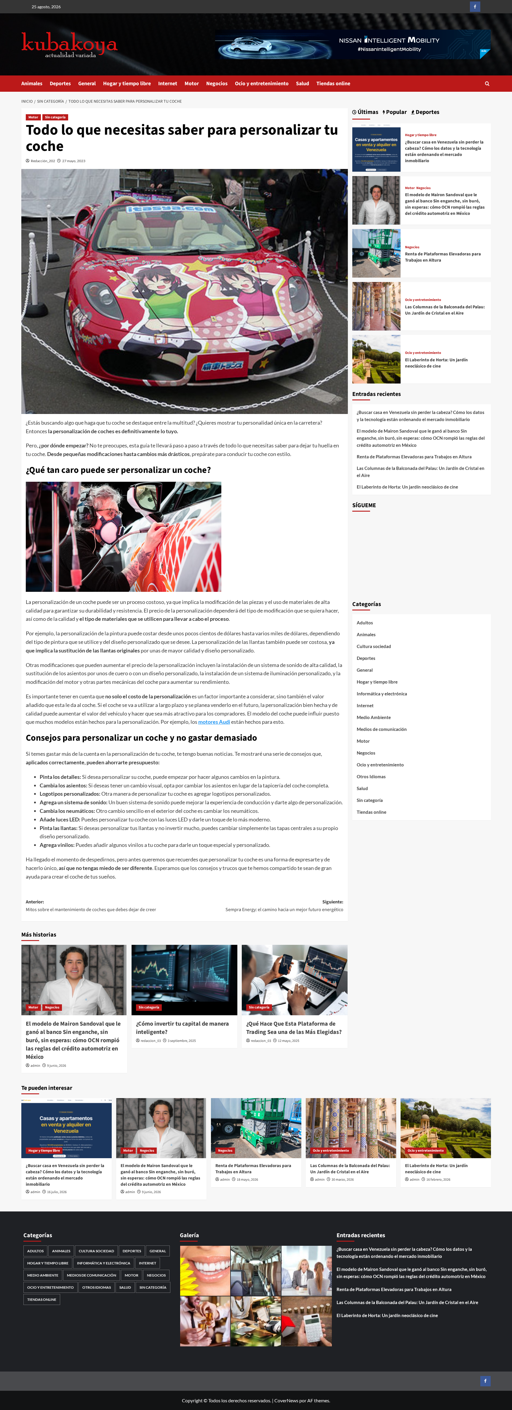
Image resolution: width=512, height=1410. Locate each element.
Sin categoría (55, 117)
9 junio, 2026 (56, 1065)
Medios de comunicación (382, 729)
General (87, 83)
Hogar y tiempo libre (127, 83)
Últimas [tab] (367, 112)
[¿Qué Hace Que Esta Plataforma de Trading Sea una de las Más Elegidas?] (295, 980)
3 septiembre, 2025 (182, 1040)
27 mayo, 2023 (73, 161)
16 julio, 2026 (57, 1192)
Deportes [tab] (427, 112)
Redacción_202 (43, 161)
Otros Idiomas (371, 776)
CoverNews (286, 1400)
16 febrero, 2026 (438, 1179)
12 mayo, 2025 (288, 1040)
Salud (302, 83)
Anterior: (91, 906)
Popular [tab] (396, 112)
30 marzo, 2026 (343, 1179)
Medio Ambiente (374, 717)
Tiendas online (333, 83)
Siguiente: (284, 906)
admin (35, 1065)
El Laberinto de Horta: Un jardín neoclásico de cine (436, 363)
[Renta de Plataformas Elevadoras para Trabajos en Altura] (376, 252)
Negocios (217, 83)
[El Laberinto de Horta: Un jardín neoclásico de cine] (376, 358)
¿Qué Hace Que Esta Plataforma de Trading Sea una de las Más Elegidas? (294, 1028)
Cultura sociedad (374, 646)
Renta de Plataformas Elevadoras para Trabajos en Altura (414, 456)
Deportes (60, 83)
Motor (192, 83)
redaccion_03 (151, 1040)
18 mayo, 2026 (247, 1179)
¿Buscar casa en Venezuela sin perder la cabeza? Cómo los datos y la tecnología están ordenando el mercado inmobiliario (444, 151)
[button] (487, 83)
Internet (167, 83)
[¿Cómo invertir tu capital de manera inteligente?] (184, 980)
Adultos (365, 622)
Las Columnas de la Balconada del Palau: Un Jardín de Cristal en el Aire (445, 310)
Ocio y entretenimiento (262, 83)
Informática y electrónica (382, 693)
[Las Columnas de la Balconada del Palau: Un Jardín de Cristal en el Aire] (376, 305)
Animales (31, 83)
